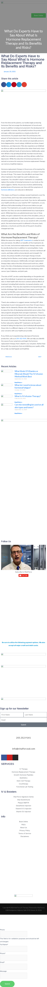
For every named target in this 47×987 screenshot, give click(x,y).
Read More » (18, 382)
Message (3, 971)
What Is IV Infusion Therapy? (28, 396)
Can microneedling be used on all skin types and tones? (29, 405)
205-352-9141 (21, 338)
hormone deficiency (8, 190)
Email (2, 962)
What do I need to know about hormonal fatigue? (28, 386)
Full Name (4, 944)
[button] (23, 22)
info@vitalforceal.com (23, 748)
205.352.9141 (23, 737)
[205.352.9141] (23, 733)
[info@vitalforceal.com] (23, 744)
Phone (2, 930)
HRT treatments (26, 240)
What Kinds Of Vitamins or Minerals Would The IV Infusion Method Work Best (29, 374)
